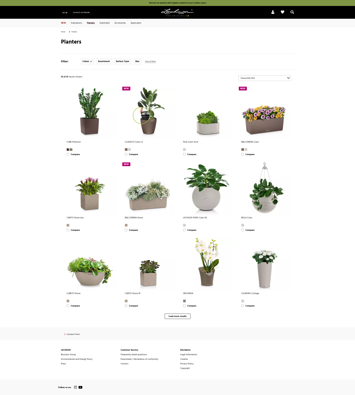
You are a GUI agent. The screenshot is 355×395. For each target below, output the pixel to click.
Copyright (185, 368)
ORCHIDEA (188, 293)
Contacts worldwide (81, 12)
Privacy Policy (187, 363)
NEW (63, 23)
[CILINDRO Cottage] (265, 264)
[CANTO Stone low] (90, 188)
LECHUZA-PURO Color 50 (195, 217)
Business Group (68, 354)
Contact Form (73, 334)
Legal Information (188, 354)
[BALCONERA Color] (265, 112)
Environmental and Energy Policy (76, 359)
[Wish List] (282, 14)
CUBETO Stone (73, 293)
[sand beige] (68, 225)
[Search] (292, 14)
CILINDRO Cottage (250, 293)
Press (63, 363)
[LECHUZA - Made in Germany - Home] (177, 12)
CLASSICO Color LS (134, 142)
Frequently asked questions (134, 354)
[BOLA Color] (265, 188)
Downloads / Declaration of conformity (139, 359)
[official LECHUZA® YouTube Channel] (80, 387)
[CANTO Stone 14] (148, 264)
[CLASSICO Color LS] (148, 112)
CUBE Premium (74, 142)
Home (63, 32)
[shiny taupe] (71, 149)
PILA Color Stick (190, 142)
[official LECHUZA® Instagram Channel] (75, 387)
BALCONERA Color (250, 142)
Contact (124, 363)
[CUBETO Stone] (90, 264)
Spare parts (136, 23)
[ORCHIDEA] (206, 264)
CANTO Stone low (75, 217)
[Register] (273, 14)
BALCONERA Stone (134, 217)
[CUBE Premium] (90, 112)
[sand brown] (129, 149)
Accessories (120, 23)
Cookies (184, 359)
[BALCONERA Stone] (148, 188)
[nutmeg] (126, 149)
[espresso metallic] (68, 149)
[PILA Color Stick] (206, 112)
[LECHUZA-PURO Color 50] (206, 188)
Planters (91, 23)
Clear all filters (150, 61)
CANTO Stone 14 (132, 293)
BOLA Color (246, 217)
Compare (75, 154)
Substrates (105, 23)
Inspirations (76, 23)
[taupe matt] (184, 301)
